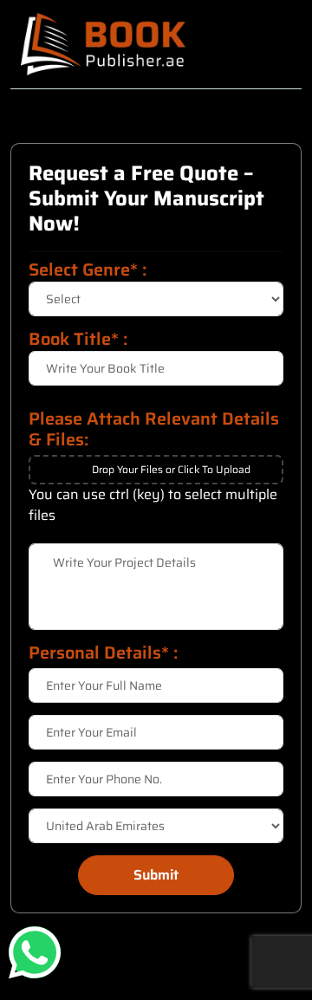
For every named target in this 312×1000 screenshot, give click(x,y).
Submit (156, 875)
